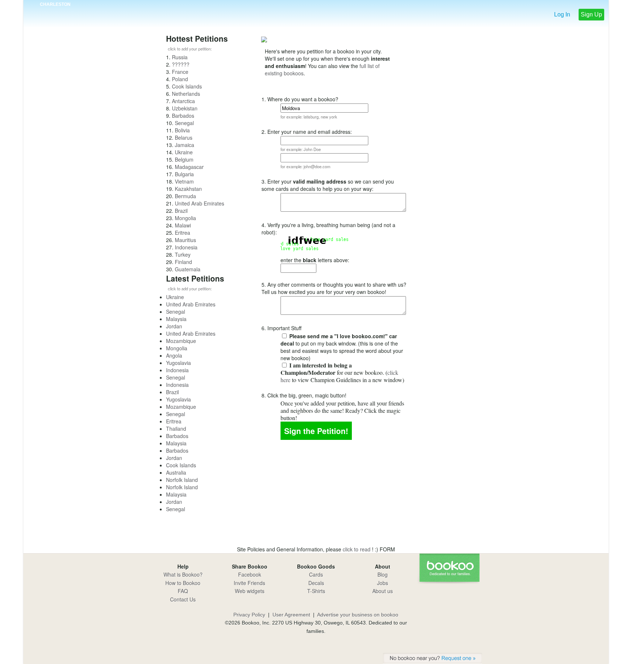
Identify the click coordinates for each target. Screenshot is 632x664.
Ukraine (184, 152)
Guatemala (187, 269)
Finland (183, 261)
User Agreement (291, 615)
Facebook (249, 574)
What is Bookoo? (183, 574)
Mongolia (185, 218)
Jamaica (184, 144)
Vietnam (184, 181)
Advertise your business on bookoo (357, 615)
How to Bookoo (182, 582)
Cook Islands (187, 86)
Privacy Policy (249, 615)
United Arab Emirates (199, 203)
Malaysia (176, 318)
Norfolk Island (182, 479)
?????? (180, 64)
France (180, 71)
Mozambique (181, 340)
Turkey (183, 254)
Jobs (382, 582)
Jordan (174, 326)
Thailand (176, 428)
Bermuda (185, 196)
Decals (316, 582)
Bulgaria (184, 174)
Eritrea (182, 232)
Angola (174, 355)
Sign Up (591, 14)
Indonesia (186, 247)
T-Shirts (316, 591)
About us (382, 591)
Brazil (181, 210)
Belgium (184, 159)
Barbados (183, 115)
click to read (357, 549)
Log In (562, 14)
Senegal (184, 123)
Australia (176, 472)
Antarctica (183, 101)
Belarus (183, 137)
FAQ (183, 591)
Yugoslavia (178, 362)
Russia (180, 57)
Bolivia (182, 130)
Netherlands (186, 93)
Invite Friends (249, 582)
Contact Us (183, 599)
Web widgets (249, 591)
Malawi (183, 225)
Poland (180, 79)
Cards (316, 574)
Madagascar (189, 166)
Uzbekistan (185, 108)
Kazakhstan (188, 188)
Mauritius (185, 240)
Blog (382, 574)
